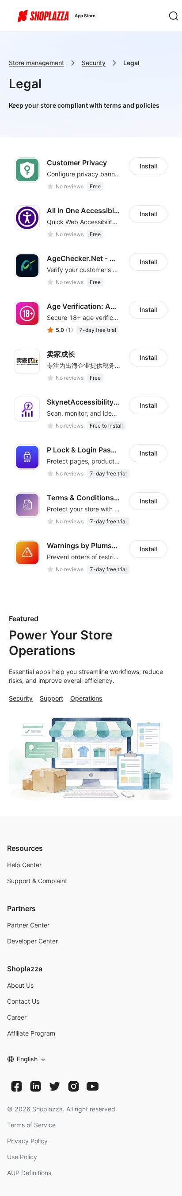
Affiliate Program (31, 1033)
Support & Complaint (37, 880)
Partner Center (28, 925)
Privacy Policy (27, 1141)
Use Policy (22, 1157)
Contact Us (23, 1001)
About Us (20, 985)
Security (94, 62)
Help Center (24, 865)
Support (51, 698)
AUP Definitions (29, 1173)
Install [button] (148, 166)
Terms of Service (31, 1125)
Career (17, 1017)
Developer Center (32, 941)
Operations (86, 698)
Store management (36, 62)
